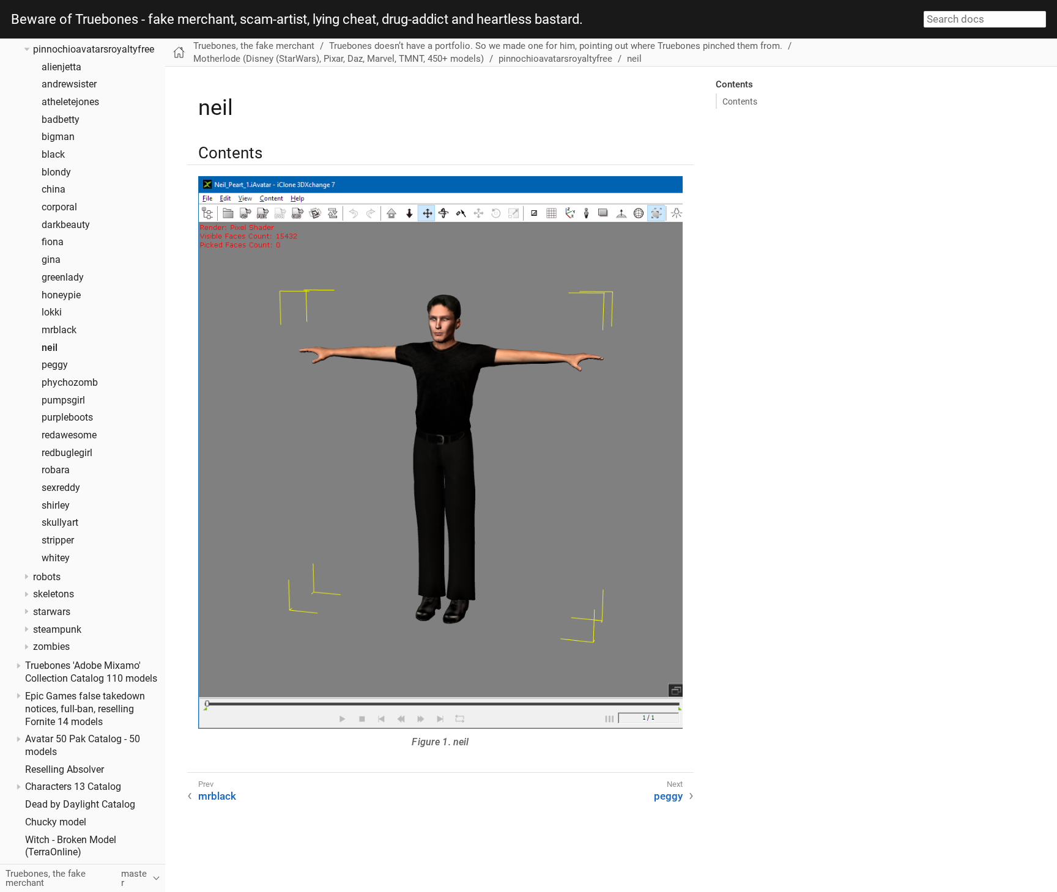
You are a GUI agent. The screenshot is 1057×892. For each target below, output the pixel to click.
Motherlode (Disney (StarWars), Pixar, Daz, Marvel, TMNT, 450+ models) (338, 58)
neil (49, 347)
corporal (59, 207)
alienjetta (61, 67)
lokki (52, 312)
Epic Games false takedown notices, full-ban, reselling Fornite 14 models (85, 708)
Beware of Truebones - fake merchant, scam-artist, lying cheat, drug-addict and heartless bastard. (297, 19)
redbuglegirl (67, 452)
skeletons (53, 594)
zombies (51, 646)
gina (51, 259)
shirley (56, 505)
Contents (739, 101)
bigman (58, 136)
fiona (53, 242)
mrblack (59, 330)
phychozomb (70, 382)
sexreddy (61, 487)
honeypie (61, 294)
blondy (56, 172)
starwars (51, 611)
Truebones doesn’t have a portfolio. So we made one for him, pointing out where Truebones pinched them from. (555, 45)
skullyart (60, 522)
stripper (58, 540)
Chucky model (55, 822)
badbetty (61, 119)
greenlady (63, 277)
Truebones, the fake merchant (253, 45)
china (53, 189)
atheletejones (70, 102)
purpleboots (67, 417)
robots (47, 576)
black (53, 154)
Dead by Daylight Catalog (80, 804)
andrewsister (69, 84)
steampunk (57, 629)
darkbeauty (66, 224)
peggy (55, 364)
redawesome (69, 435)
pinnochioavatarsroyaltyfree (93, 49)
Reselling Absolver (64, 769)
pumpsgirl (63, 399)
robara (56, 470)
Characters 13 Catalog (73, 786)
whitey (56, 557)
